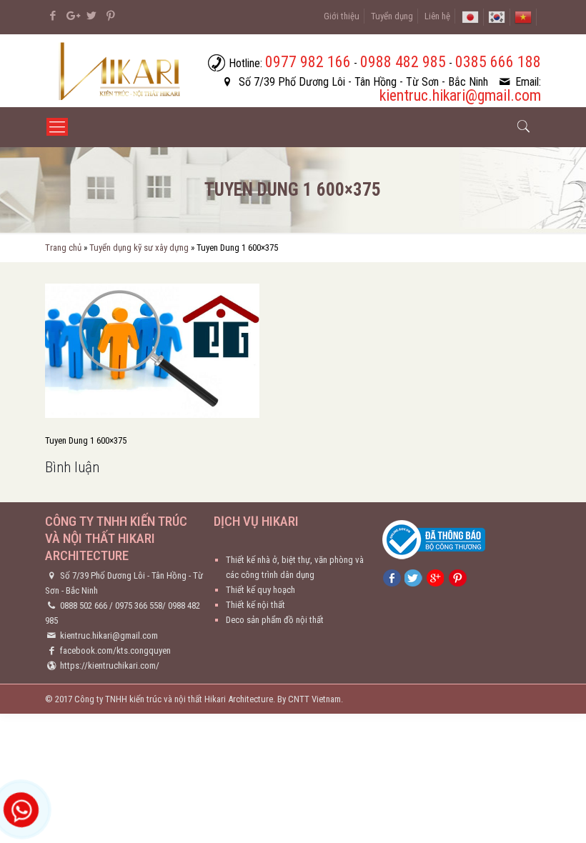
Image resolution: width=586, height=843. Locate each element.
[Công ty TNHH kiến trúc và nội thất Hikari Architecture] (121, 70)
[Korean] (496, 16)
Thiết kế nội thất (255, 604)
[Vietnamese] (523, 16)
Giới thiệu (341, 16)
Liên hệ (437, 16)
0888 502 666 (83, 605)
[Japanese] (470, 16)
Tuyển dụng (392, 16)
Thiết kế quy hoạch (260, 589)
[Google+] (71, 15)
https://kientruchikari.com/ (109, 665)
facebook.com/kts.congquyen (115, 650)
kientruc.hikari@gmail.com (109, 635)
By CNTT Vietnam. (310, 699)
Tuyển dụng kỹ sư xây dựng (139, 247)
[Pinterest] (110, 15)
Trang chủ (63, 247)
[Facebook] (52, 15)
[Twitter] (91, 15)
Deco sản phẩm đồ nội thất (275, 619)
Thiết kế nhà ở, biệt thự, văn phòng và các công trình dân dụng (295, 567)
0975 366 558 (138, 605)
